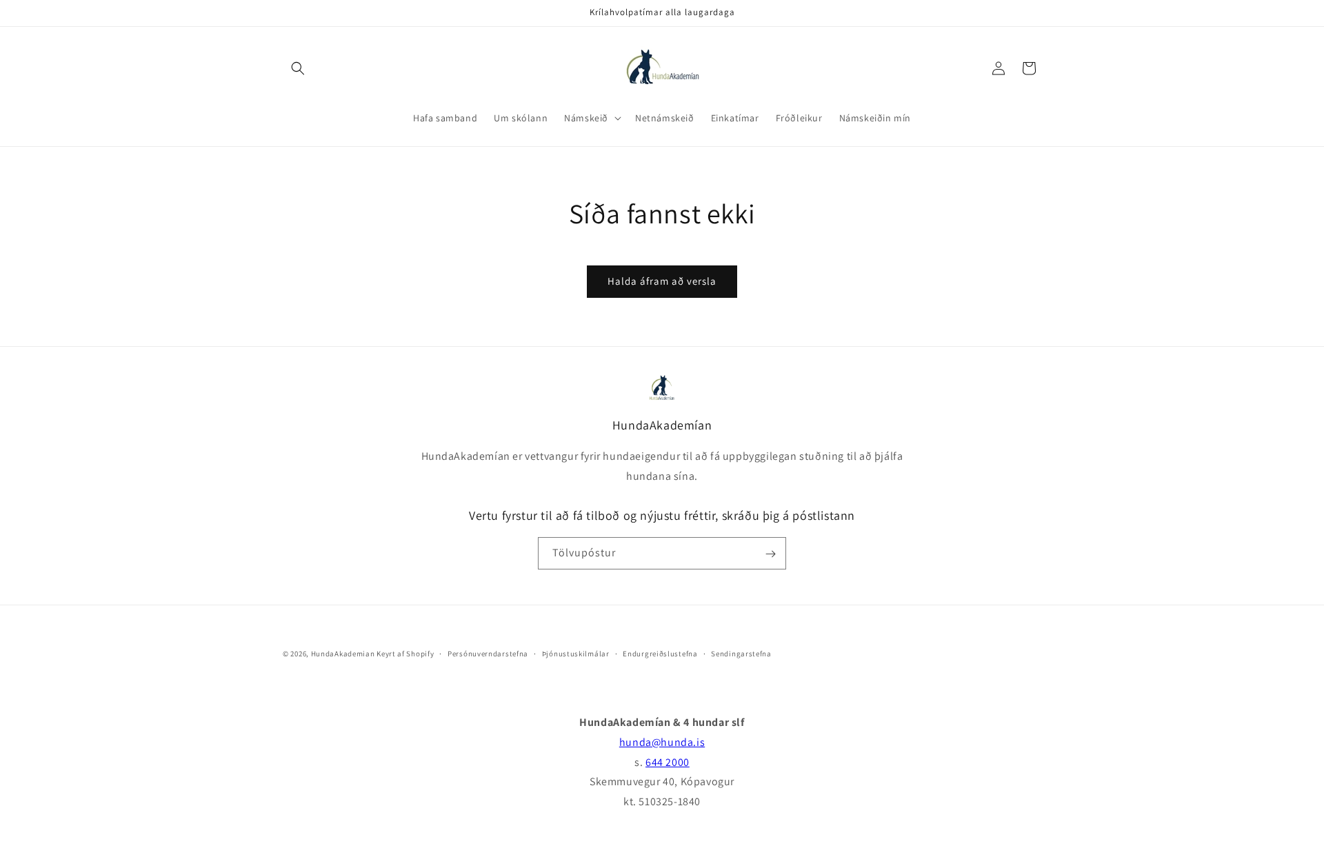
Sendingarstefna (741, 653)
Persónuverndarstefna (488, 653)
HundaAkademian (343, 653)
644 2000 (667, 762)
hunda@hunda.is (662, 742)
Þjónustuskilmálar (576, 653)
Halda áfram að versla (662, 280)
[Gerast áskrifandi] (770, 554)
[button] (298, 68)
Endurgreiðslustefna (660, 653)
